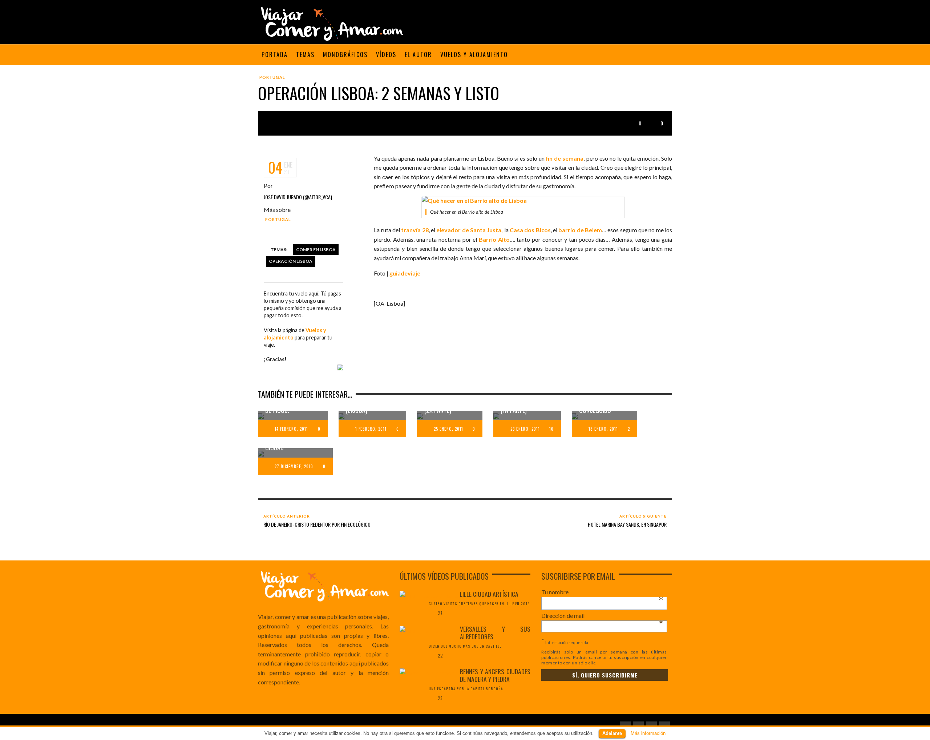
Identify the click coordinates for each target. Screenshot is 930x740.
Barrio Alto (494, 239)
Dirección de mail (602, 616)
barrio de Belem (580, 229)
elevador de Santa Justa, (469, 229)
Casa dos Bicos (530, 229)
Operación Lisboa (290, 261)
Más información (648, 733)
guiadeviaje (404, 273)
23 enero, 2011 (525, 429)
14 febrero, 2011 (291, 429)
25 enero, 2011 (448, 429)
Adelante (612, 733)
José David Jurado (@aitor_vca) (298, 197)
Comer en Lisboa (316, 249)
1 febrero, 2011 (371, 429)
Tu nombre (602, 592)
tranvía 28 (414, 229)
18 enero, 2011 (603, 429)
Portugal (272, 77)
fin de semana (564, 158)
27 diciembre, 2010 (294, 466)
